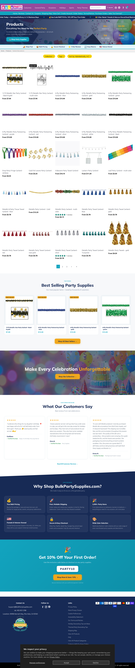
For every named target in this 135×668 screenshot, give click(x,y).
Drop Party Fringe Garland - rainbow (12, 171)
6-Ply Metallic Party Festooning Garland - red (40, 133)
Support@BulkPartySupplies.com (20, 607)
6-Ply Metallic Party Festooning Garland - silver (66, 133)
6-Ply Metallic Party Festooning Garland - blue (66, 94)
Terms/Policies (89, 13)
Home (15, 13)
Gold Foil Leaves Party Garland (40, 170)
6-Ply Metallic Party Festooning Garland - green (119, 94)
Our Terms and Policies (75, 620)
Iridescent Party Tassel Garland (66, 170)
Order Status (78, 13)
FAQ (69, 637)
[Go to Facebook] (43, 607)
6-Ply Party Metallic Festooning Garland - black (119, 133)
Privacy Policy (55, 657)
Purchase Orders (101, 13)
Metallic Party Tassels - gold (118, 250)
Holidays (62, 7)
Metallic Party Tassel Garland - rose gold (40, 251)
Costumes (27, 7)
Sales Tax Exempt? (115, 13)
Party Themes (82, 7)
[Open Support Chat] (123, 8)
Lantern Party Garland (90, 170)
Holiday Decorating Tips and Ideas (79, 624)
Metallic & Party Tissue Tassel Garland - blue (13, 210)
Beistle (4, 90)
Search (111, 7)
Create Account (66, 13)
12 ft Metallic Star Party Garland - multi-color (41, 94)
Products (8, 51)
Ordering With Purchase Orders (78, 644)
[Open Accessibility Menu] (119, 8)
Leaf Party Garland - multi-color (120, 170)
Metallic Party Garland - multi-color (66, 210)
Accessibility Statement (75, 617)
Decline (96, 662)
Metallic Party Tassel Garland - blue (93, 210)
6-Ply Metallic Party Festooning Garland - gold (93, 94)
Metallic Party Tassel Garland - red (13, 251)
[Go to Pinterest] (49, 607)
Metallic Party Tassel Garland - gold (119, 210)
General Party (40, 7)
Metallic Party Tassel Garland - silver (66, 251)
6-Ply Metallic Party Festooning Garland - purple (13, 133)
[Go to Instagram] (46, 607)
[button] (49, 56)
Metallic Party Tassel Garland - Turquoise (93, 251)
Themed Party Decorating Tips (78, 627)
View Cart (56, 13)
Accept (66, 662)
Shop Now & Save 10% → (67, 577)
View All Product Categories (77, 640)
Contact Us (29, 13)
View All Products (74, 634)
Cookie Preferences (74, 613)
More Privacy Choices (75, 610)
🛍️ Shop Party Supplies (17, 39)
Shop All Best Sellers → (67, 341)
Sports (71, 7)
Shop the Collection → (67, 376)
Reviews (21, 13)
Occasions (52, 7)
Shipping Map (47, 13)
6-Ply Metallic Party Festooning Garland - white (93, 133)
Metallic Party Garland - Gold (39, 209)
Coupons (37, 13)
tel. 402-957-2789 (20, 610)
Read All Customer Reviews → (67, 464)
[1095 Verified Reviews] (20, 632)
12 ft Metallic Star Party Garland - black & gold (14, 94)
